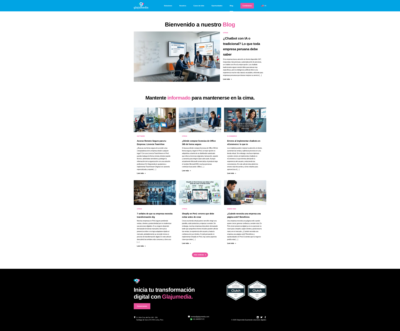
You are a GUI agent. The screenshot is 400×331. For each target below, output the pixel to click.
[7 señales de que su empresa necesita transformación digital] (155, 192)
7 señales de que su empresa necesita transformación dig (154, 215)
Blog (231, 6)
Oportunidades (216, 6)
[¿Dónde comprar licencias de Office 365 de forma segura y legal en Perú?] (200, 120)
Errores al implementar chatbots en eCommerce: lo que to (243, 142)
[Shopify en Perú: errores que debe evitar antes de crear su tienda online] (200, 192)
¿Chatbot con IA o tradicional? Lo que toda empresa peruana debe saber (241, 46)
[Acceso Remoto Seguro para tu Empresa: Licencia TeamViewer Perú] (155, 120)
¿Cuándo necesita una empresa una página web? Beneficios (244, 215)
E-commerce (232, 136)
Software (141, 136)
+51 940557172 (198, 319)
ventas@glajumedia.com (199, 317)
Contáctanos (247, 6)
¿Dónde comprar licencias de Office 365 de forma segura (199, 142)
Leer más (226, 79)
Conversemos (142, 306)
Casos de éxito (198, 6)
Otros (225, 33)
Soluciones (168, 6)
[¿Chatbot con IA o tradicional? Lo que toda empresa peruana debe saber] (177, 57)
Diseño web (231, 209)
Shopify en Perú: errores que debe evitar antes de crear (198, 215)
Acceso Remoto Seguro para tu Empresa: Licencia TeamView (151, 142)
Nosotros (182, 6)
